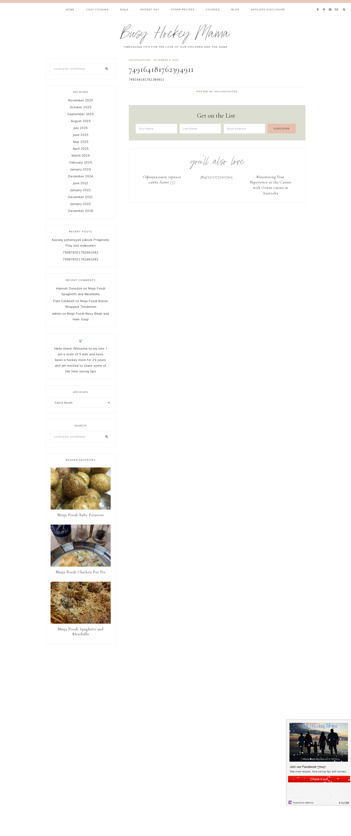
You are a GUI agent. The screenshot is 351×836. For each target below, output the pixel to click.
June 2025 (80, 135)
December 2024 (80, 176)
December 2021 (80, 197)
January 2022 (80, 190)
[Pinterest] (324, 4)
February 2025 (80, 162)
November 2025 (80, 100)
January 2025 (80, 169)
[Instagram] (331, 4)
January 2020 (80, 204)
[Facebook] (318, 4)
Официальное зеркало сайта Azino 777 (162, 180)
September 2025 (80, 114)
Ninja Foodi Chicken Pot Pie (80, 572)
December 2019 (80, 211)
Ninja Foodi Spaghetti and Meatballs (81, 631)
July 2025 (80, 128)
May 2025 (80, 142)
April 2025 (81, 149)
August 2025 (81, 121)
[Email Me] (337, 4)
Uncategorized (140, 60)
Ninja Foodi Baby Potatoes (80, 515)
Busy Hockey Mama (175, 35)
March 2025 (81, 155)
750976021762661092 (81, 252)
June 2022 (80, 183)
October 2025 (80, 107)
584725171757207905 (216, 177)
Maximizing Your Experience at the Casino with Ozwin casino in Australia (270, 185)
